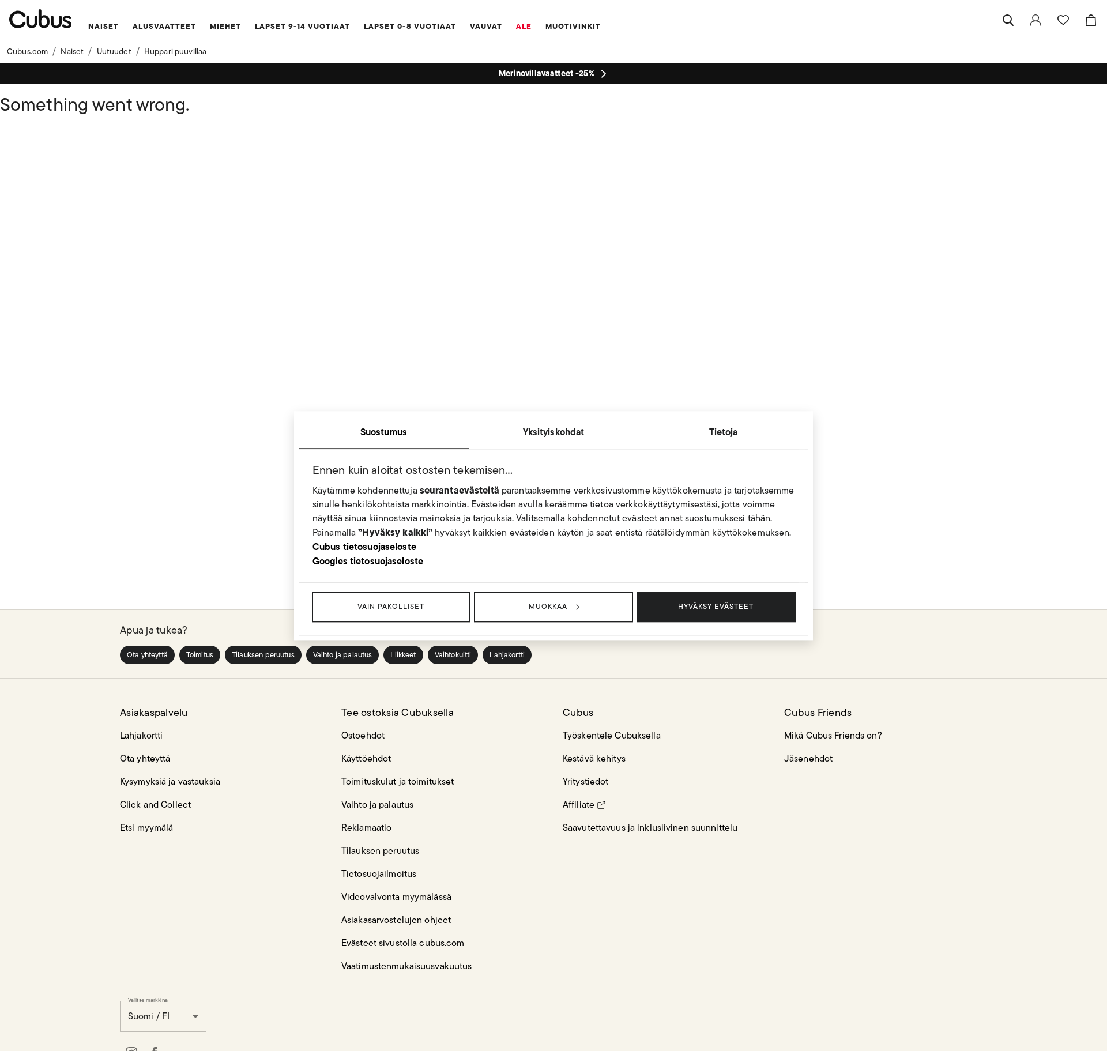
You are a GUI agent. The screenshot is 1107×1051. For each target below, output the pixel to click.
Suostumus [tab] (383, 432)
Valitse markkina (148, 1000)
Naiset (72, 51)
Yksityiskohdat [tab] (554, 432)
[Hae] (1008, 20)
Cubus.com (27, 51)
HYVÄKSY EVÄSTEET (716, 606)
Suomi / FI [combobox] (149, 1016)
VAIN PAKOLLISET (390, 606)
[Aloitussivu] (40, 18)
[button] (147, 655)
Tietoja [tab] (723, 432)
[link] (1035, 20)
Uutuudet (114, 51)
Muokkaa (548, 606)
